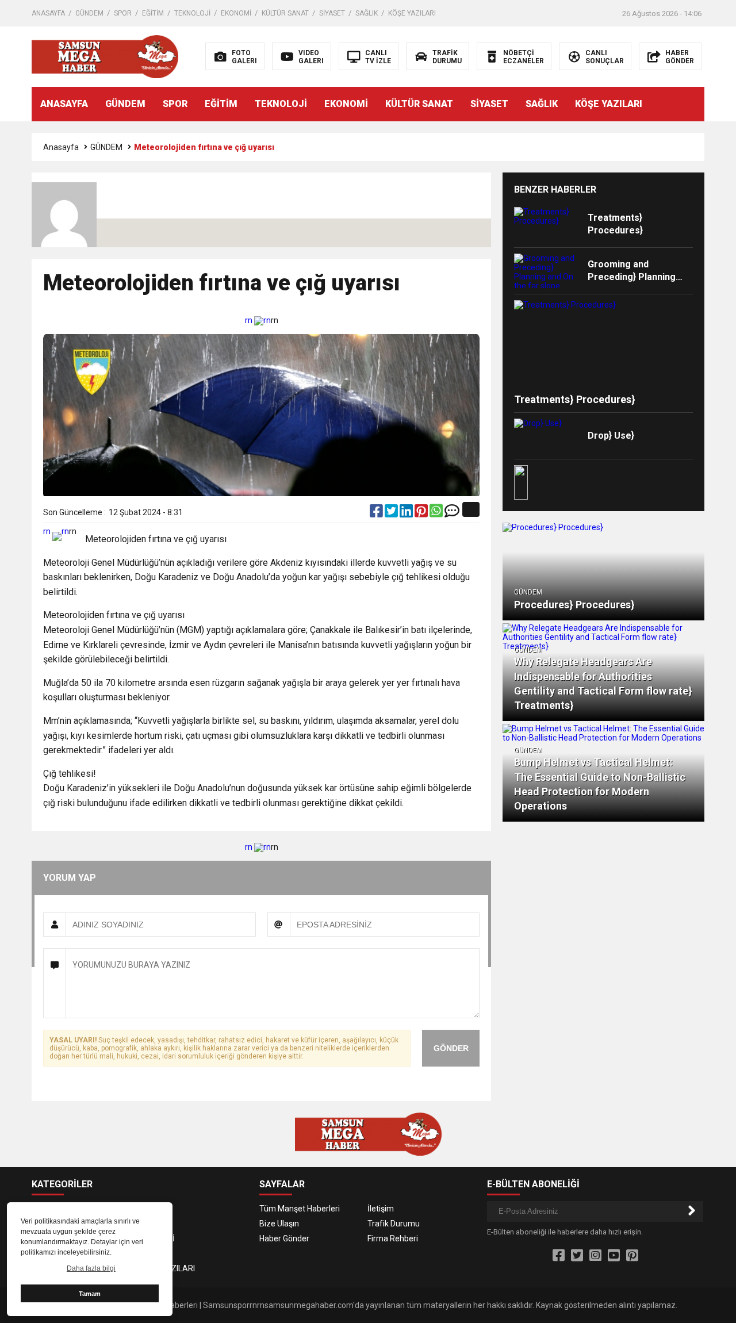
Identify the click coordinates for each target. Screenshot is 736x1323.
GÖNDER (451, 1048)
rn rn (258, 320)
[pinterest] (422, 513)
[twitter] (392, 513)
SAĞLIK (366, 13)
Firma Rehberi (392, 1238)
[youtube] (614, 1256)
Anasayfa (61, 147)
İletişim (380, 1208)
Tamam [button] (90, 1293)
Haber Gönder (284, 1238)
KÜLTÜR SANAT (285, 13)
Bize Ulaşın (279, 1223)
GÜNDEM (89, 13)
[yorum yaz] (451, 513)
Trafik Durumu (393, 1223)
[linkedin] (407, 513)
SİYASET (332, 13)
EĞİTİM (153, 13)
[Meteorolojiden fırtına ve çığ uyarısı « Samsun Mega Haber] (105, 55)
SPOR (123, 13)
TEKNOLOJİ (192, 13)
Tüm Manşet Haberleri (299, 1208)
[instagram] (595, 1256)
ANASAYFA (48, 13)
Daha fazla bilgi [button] (91, 1268)
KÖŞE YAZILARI (412, 13)
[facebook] (377, 513)
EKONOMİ (236, 13)
